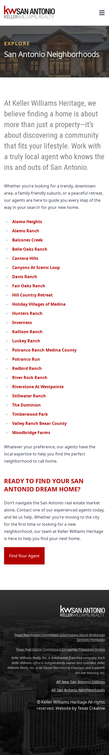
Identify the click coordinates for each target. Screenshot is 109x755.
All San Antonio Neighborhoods (78, 689)
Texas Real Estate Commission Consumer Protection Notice (60, 649)
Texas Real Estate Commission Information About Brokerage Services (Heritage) (59, 637)
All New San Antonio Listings (80, 681)
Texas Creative (91, 708)
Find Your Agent (24, 556)
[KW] (82, 627)
